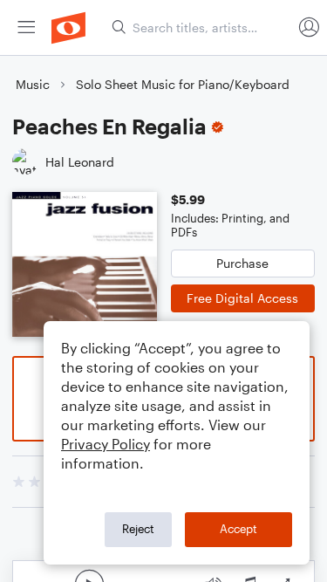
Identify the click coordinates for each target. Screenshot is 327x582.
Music (33, 84)
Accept (238, 529)
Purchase (242, 263)
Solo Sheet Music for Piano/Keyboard (183, 84)
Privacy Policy (105, 443)
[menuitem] (26, 27)
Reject (138, 529)
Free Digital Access (242, 298)
